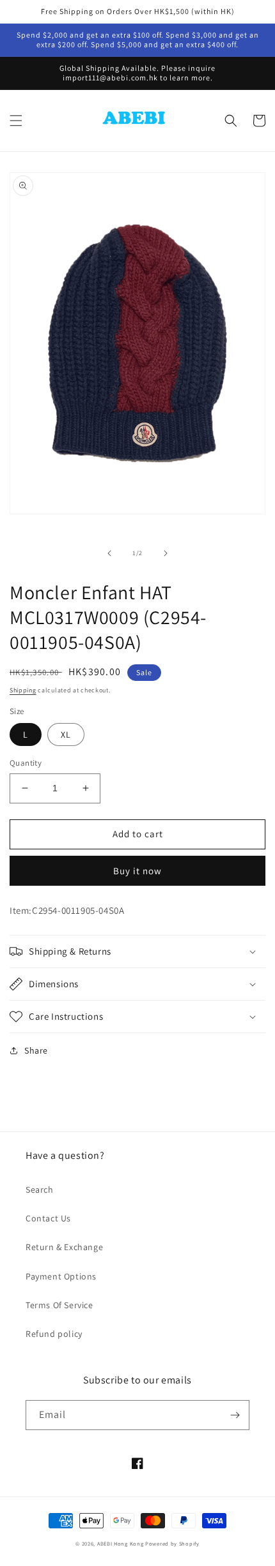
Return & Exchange (64, 1247)
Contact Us (48, 1218)
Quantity (26, 762)
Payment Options (61, 1276)
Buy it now (137, 871)
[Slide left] (109, 553)
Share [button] (36, 1050)
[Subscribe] (235, 1415)
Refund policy (54, 1333)
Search (40, 1189)
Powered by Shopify (172, 1543)
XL (66, 734)
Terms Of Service (59, 1305)
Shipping (23, 690)
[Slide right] (166, 553)
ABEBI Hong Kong (120, 1543)
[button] (16, 121)
